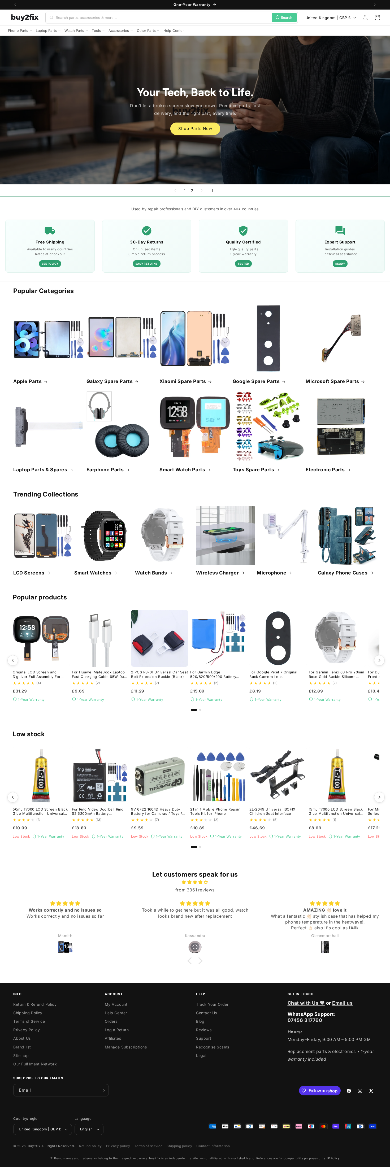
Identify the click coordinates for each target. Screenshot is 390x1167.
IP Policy (333, 1158)
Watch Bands (151, 573)
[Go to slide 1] (194, 710)
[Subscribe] (103, 1090)
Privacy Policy (26, 1029)
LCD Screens (29, 573)
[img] (195, 882)
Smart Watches (93, 573)
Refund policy (90, 1146)
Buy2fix (34, 1146)
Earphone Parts (105, 469)
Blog (200, 1021)
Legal (201, 1055)
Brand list (22, 1047)
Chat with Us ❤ (306, 1003)
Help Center (116, 1013)
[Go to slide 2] (200, 710)
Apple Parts (27, 381)
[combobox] (163, 17)
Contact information (213, 1146)
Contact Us (206, 1013)
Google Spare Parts (256, 381)
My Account (116, 1004)
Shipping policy (179, 1146)
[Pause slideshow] (215, 190)
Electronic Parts (325, 469)
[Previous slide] (175, 190)
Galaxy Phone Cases (343, 573)
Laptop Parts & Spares (40, 469)
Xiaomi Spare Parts (182, 381)
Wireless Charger (217, 573)
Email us (342, 1003)
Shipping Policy (27, 1013)
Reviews (203, 1029)
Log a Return (117, 1029)
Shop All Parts (195, 135)
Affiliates (113, 1038)
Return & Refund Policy (35, 1004)
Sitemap (21, 1055)
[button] (377, 17)
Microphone (271, 573)
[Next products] (379, 660)
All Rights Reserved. (58, 1146)
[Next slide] (201, 190)
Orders (111, 1021)
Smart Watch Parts (182, 469)
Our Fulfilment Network (35, 1064)
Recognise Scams (212, 1047)
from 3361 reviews (195, 889)
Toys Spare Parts (253, 469)
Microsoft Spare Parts (332, 381)
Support (203, 1038)
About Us (22, 1038)
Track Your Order (212, 1004)
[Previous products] (12, 660)
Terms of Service (29, 1021)
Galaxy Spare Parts (109, 381)
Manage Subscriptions (126, 1047)
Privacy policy (118, 1146)
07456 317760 (305, 1020)
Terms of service (148, 1146)
